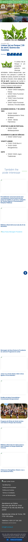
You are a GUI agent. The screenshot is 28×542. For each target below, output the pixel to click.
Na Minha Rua (6, 485)
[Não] (26, 537)
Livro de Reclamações (8, 495)
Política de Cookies (8, 490)
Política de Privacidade (9, 487)
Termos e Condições (8, 493)
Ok (7, 539)
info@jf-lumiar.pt (7, 527)
